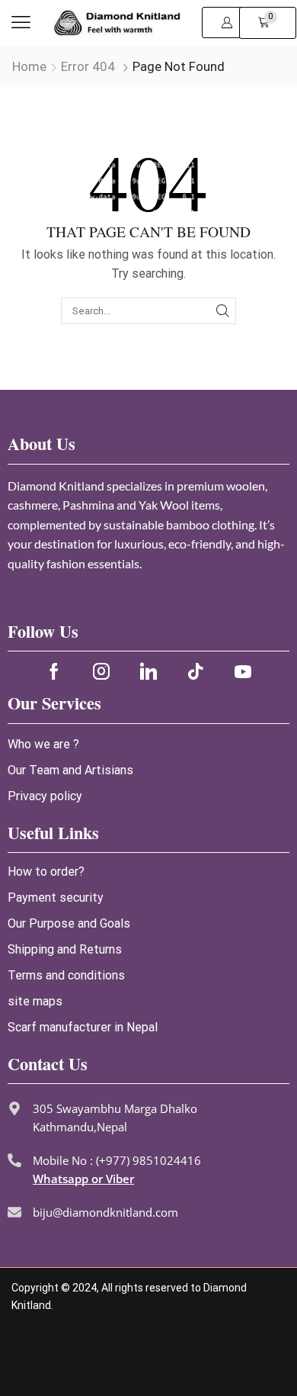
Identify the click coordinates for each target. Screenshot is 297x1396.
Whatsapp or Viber (83, 1178)
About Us (41, 443)
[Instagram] (101, 671)
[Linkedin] (148, 671)
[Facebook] (54, 671)
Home (29, 66)
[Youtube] (243, 671)
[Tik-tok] (195, 671)
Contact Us (48, 1063)
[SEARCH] (222, 310)
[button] (20, 22)
